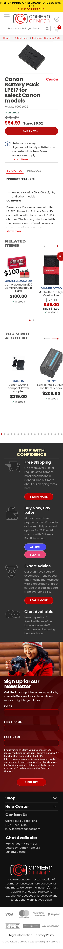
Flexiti (35, 555)
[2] (33, 320)
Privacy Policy (45, 935)
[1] (30, 320)
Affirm (35, 547)
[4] (11, 434)
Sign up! (31, 782)
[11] (35, 434)
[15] (48, 434)
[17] (55, 434)
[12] (38, 434)
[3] (8, 434)
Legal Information (20, 935)
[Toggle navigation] (7, 16)
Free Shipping (37, 462)
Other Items (21, 38)
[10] (31, 434)
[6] (18, 434)
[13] (41, 434)
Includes (34, 170)
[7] (21, 434)
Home (6, 38)
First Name (13, 722)
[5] (14, 434)
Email (8, 706)
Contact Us (16, 814)
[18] (58, 434)
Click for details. (31, 9)
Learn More (39, 497)
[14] (45, 434)
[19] (61, 434)
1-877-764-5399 (16, 825)
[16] (51, 434)
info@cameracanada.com (22, 829)
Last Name (12, 737)
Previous (47, 246)
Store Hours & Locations (21, 821)
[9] (28, 434)
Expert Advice (37, 566)
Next (55, 246)
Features (14, 170)
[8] (25, 434)
